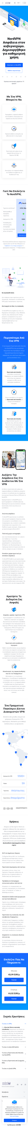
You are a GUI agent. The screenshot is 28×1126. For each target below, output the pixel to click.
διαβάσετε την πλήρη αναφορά (13, 245)
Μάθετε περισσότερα (14, 70)
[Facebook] (18, 1084)
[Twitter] (21, 1084)
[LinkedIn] (25, 1084)
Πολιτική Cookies (14, 1116)
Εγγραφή (14, 980)
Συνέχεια (14, 1120)
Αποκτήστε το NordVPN (14, 65)
